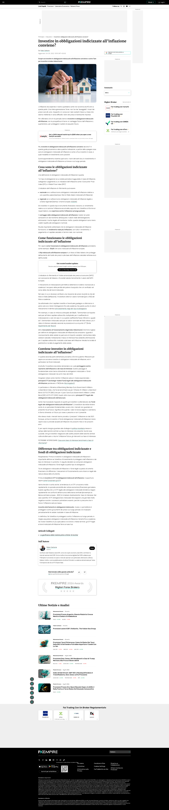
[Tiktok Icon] (64, 760)
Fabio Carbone (52, 547)
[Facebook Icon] (43, 760)
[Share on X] (32, 679)
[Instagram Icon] (53, 760)
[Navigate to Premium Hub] (48, 619)
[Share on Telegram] (32, 697)
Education (49, 37)
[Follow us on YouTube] (127, 6)
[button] (3, 2)
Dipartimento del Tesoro (46, 326)
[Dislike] (84, 572)
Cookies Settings (99, 766)
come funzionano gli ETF (52, 481)
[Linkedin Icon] (46, 760)
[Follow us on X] (121, 6)
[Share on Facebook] (32, 684)
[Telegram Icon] (57, 760)
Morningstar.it (69, 383)
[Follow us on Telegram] (130, 6)
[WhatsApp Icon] (60, 760)
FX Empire (41, 37)
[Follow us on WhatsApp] (124, 6)
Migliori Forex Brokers (67, 587)
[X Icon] (39, 760)
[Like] (79, 572)
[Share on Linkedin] (32, 693)
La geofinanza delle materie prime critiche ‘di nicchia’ (59, 535)
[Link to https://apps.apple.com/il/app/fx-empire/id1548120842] (43, 767)
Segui (92, 548)
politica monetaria (78, 428)
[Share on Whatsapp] (32, 688)
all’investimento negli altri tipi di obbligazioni (71, 309)
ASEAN (73, 202)
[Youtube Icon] (50, 760)
